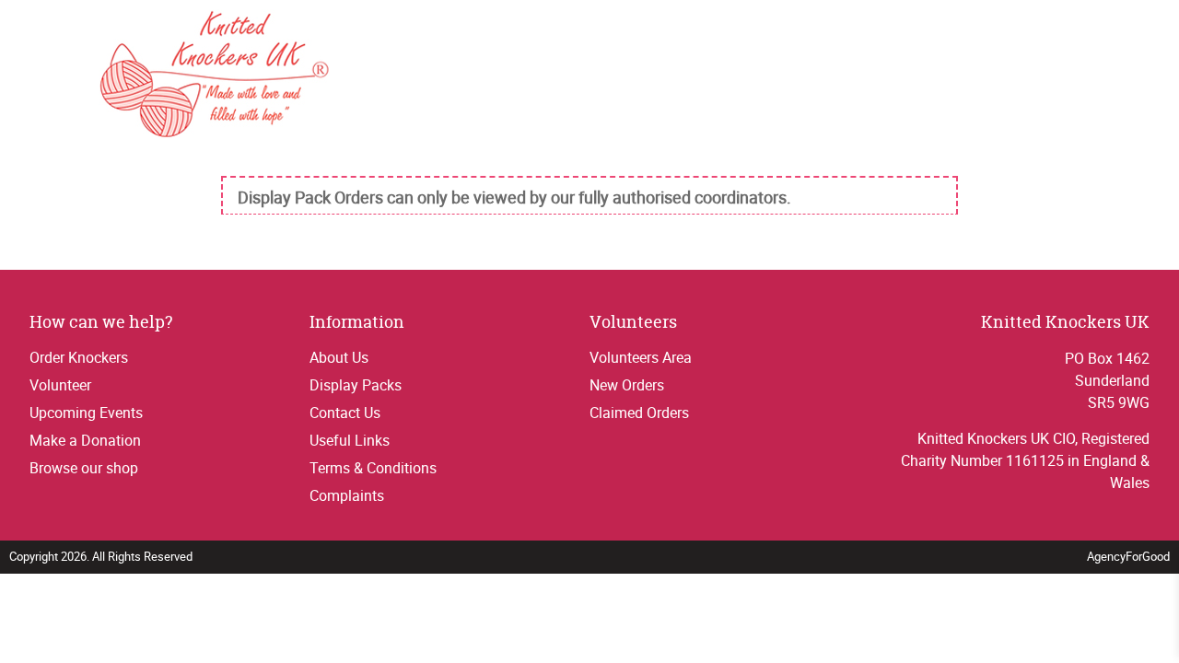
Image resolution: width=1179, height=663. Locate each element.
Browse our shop (83, 468)
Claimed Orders (639, 412)
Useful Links (349, 440)
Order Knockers (78, 357)
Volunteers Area (641, 357)
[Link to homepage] (214, 76)
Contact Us (344, 412)
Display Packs (355, 385)
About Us (338, 357)
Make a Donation (85, 440)
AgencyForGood (1128, 556)
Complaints (346, 495)
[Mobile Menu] (38, 72)
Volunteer (60, 385)
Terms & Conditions (373, 468)
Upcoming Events (86, 412)
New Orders (627, 385)
